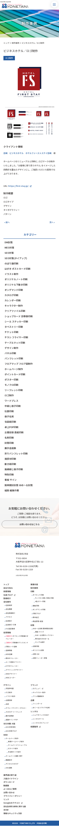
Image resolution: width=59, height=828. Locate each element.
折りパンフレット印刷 (16, 453)
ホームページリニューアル (17, 745)
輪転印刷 (36, 605)
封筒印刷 (9, 443)
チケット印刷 (11, 332)
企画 (32, 700)
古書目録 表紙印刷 (14, 432)
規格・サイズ (39, 632)
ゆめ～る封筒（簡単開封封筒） (43, 628)
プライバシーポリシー (12, 796)
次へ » (52, 222)
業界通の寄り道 (9, 775)
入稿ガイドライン (10, 778)
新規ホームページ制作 (16, 741)
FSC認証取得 (10, 628)
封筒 (32, 625)
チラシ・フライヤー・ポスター (16, 708)
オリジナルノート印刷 (16, 279)
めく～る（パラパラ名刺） (41, 707)
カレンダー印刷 (13, 300)
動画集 (6, 785)
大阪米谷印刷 (42, 823)
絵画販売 (34, 726)
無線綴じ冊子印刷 (14, 469)
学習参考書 (10, 688)
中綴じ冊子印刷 (13, 406)
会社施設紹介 (10, 613)
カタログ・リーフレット (14, 712)
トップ (6, 43)
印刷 (32, 591)
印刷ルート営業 (11, 646)
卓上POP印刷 (11, 427)
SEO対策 (9, 252)
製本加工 (36, 617)
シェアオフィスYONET (41, 715)
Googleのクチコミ (11, 802)
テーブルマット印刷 (15, 342)
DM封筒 (9, 242)
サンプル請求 (40, 642)
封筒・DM (36, 654)
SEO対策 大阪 (9, 723)
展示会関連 (10, 716)
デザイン (7, 685)
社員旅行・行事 (11, 624)
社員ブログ (8, 595)
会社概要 (9, 609)
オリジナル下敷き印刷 (16, 284)
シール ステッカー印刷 (16, 321)
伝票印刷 (9, 411)
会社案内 (7, 601)
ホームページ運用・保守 (14, 756)
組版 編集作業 (12, 490)
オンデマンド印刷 (14, 290)
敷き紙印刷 (10, 464)
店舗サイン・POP (12, 719)
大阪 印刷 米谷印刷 (22, 575)
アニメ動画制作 (38, 696)
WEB (5, 734)
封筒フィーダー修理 (40, 658)
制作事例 (15, 43)
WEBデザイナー (11, 674)
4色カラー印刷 (40, 601)
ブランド (34, 685)
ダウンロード (9, 782)
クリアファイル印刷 (15, 311)
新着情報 (7, 591)
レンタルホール (38, 719)
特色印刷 (9, 474)
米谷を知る (8, 588)
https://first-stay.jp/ (18, 185)
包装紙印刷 (10, 421)
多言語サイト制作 (14, 752)
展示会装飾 (10, 448)
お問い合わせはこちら (29, 524)
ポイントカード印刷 (15, 374)
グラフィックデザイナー (14, 670)
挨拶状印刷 (10, 458)
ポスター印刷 (11, 379)
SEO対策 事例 (10, 727)
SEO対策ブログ (11, 731)
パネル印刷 (10, 353)
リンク (6, 799)
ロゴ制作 (9, 395)
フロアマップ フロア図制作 (19, 363)
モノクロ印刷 (11, 384)
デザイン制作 (11, 348)
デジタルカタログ (12, 764)
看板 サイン (11, 479)
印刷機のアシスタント (20, 642)
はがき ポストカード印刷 (17, 268)
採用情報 (7, 632)
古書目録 (9, 700)
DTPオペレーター (12, 666)
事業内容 (34, 584)
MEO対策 (9, 247)
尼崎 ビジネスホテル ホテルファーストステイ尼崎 (27, 153)
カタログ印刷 (11, 295)
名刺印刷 (9, 437)
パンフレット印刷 (14, 358)
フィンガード (37, 703)
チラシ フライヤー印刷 (16, 337)
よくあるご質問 (9, 789)
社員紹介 (9, 621)
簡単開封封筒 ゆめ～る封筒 (19, 485)
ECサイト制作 (13, 748)
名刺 (7, 704)
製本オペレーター (12, 658)
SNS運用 (9, 768)
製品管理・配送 (38, 621)
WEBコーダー (10, 677)
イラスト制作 (11, 274)
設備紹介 (7, 598)
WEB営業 (9, 654)
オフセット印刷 (38, 595)
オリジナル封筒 (38, 650)
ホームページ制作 (14, 369)
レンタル (34, 711)
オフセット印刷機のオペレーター (17, 637)
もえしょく (37, 688)
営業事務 (9, 650)
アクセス (9, 617)
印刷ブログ (37, 613)
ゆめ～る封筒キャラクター (44, 635)
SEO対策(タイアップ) (16, 258)
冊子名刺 (9, 416)
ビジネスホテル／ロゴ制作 (33, 43)
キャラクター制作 (14, 305)
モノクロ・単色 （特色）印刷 (44, 598)
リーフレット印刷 (14, 390)
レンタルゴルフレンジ (41, 723)
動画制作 (9, 760)
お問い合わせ (9, 792)
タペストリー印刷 (14, 326)
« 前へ (7, 222)
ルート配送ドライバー (13, 662)
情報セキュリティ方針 (12, 813)
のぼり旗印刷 (11, 263)
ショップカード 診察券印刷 (19, 316)
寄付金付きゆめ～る (42, 639)
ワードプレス (11, 400)
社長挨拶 (9, 605)
